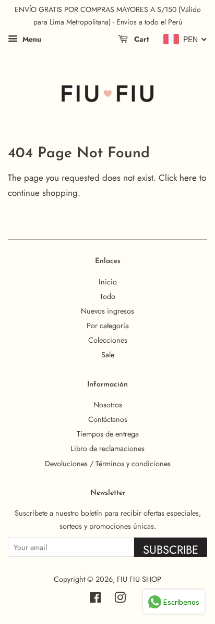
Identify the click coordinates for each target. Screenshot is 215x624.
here (188, 177)
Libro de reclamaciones (107, 448)
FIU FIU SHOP (139, 579)
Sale (107, 355)
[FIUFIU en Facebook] (95, 599)
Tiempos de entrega (108, 434)
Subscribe (170, 549)
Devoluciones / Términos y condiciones (108, 463)
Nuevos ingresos (107, 311)
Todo (107, 296)
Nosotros (107, 405)
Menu (30, 38)
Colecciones (107, 340)
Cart (140, 38)
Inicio (108, 282)
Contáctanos (107, 419)
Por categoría (108, 325)
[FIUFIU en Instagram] (120, 599)
